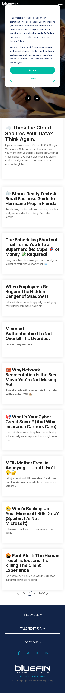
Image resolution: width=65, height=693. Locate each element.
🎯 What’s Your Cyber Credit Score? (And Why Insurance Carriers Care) (31, 421)
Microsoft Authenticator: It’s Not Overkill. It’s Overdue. (29, 333)
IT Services (31, 614)
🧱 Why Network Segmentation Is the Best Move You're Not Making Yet (32, 377)
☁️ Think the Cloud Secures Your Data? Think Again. (29, 133)
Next (42, 593)
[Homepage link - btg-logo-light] (32, 671)
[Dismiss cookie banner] (54, 12)
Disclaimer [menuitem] (24, 676)
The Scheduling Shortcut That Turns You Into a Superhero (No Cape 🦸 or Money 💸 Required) (32, 247)
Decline (32, 78)
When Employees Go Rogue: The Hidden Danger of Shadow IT (27, 291)
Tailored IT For (31, 628)
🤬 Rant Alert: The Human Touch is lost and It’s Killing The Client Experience (32, 563)
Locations (30, 642)
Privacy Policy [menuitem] (38, 676)
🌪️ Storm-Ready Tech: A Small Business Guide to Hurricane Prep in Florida (31, 198)
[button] (60, 3)
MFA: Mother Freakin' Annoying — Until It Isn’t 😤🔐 (30, 467)
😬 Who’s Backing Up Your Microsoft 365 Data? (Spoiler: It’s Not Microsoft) (32, 516)
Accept (32, 70)
